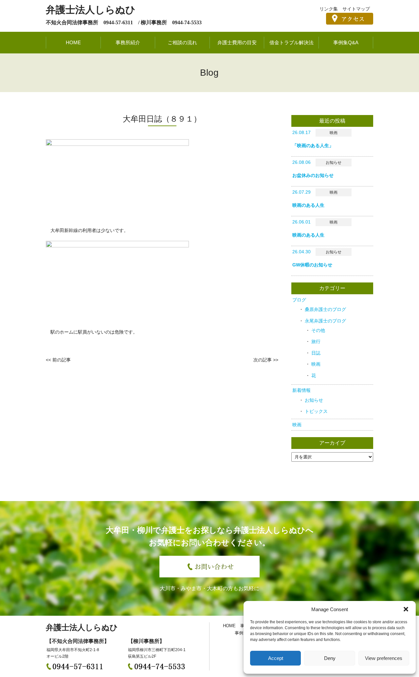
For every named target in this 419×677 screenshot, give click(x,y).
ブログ (299, 299)
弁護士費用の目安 (237, 42)
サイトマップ (356, 8)
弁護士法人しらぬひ (91, 9)
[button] (406, 609)
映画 (315, 364)
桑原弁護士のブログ (325, 309)
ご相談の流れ (182, 42)
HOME (73, 42)
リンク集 (328, 8)
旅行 (315, 341)
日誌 (315, 353)
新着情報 (301, 390)
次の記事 (262, 359)
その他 (318, 330)
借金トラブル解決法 (291, 42)
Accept (275, 658)
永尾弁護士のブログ (325, 320)
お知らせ (314, 400)
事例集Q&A (345, 42)
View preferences (383, 658)
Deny (330, 658)
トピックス (316, 411)
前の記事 (61, 359)
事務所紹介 (128, 42)
